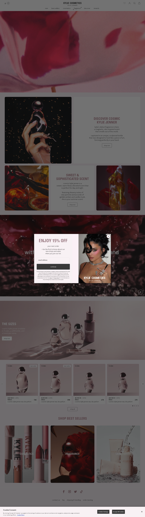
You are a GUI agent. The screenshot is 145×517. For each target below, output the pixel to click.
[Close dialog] (108, 236)
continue (53, 267)
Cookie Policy (20, 515)
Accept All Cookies (118, 512)
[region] (72, 512)
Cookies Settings (103, 512)
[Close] (142, 512)
